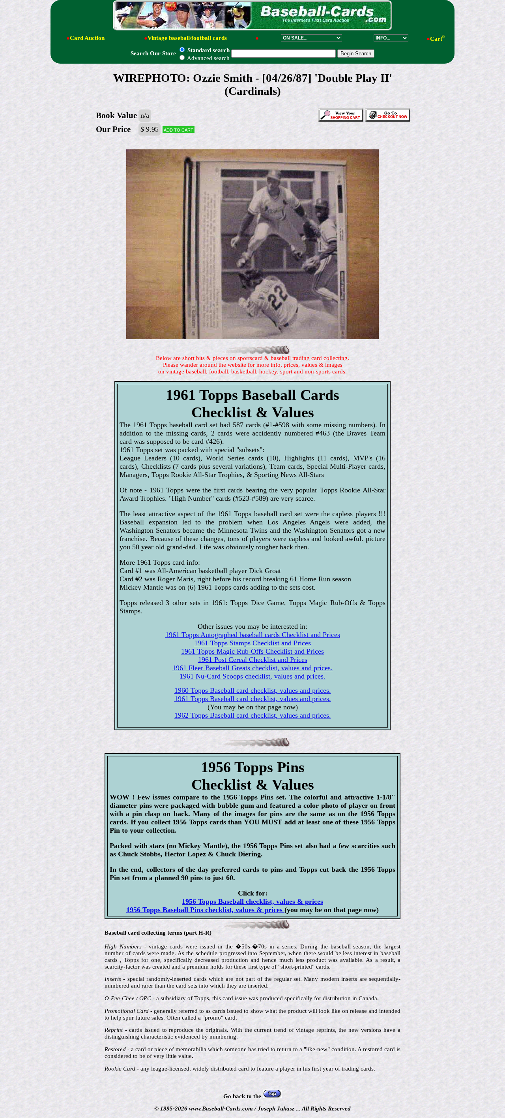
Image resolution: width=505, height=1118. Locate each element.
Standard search (208, 50)
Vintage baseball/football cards (187, 38)
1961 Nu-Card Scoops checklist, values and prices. (252, 676)
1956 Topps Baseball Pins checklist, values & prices (205, 910)
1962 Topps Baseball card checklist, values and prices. (252, 715)
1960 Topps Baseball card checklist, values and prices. (252, 690)
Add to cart (178, 129)
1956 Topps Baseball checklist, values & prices (252, 901)
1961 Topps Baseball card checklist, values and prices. (252, 699)
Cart (437, 39)
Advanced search (208, 58)
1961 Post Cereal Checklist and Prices (252, 660)
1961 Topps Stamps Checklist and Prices (252, 643)
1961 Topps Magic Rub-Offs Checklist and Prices (252, 651)
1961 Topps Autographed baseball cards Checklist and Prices (252, 635)
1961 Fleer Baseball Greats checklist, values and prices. (252, 668)
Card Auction (87, 38)
